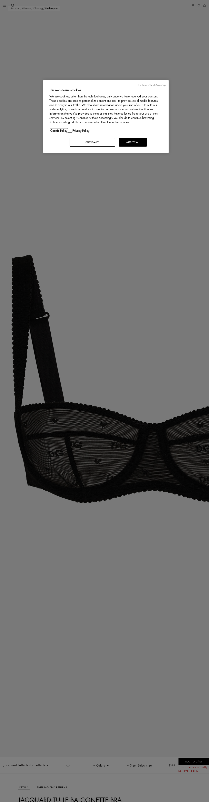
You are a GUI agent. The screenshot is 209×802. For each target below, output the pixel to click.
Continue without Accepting (152, 85)
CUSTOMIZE (92, 142)
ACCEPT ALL (133, 142)
